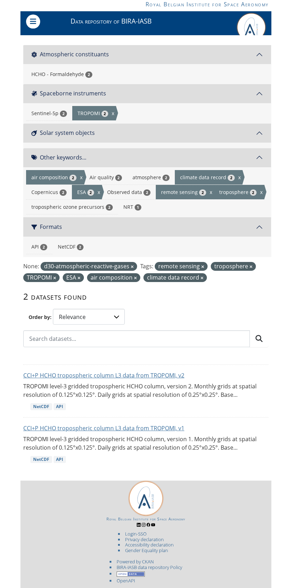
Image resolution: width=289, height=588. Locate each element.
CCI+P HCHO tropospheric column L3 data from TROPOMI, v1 (103, 428)
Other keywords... (63, 157)
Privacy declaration (144, 539)
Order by (39, 317)
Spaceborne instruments (73, 93)
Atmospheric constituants (74, 54)
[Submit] (259, 338)
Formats (51, 227)
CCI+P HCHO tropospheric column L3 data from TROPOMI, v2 (103, 375)
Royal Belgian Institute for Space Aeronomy (207, 4)
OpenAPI (126, 580)
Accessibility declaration (149, 545)
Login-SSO (136, 534)
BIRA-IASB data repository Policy (149, 567)
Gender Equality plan (146, 550)
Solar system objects (67, 133)
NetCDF (41, 406)
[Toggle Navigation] (33, 21)
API (59, 406)
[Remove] (132, 266)
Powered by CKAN (135, 561)
